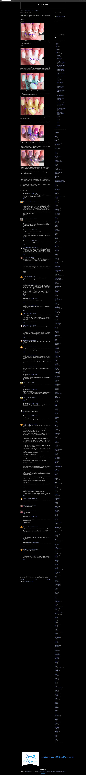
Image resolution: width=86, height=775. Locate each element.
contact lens (57, 253)
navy (55, 519)
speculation (57, 658)
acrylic (56, 133)
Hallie (24, 382)
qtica (55, 596)
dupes (56, 292)
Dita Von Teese (57, 286)
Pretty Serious (57, 585)
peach (56, 563)
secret (56, 633)
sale (55, 622)
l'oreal (56, 424)
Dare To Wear (57, 267)
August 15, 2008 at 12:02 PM (33, 305)
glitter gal (56, 353)
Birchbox (56, 176)
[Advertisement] (43, 748)
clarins (56, 239)
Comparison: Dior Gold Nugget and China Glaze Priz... (60, 98)
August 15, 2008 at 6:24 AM (29, 257)
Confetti (56, 251)
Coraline (56, 258)
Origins (56, 549)
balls (55, 155)
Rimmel (56, 618)
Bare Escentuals (57, 156)
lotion (56, 455)
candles (56, 217)
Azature (56, 152)
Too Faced (56, 699)
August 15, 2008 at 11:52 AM (33, 298)
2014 (57, 43)
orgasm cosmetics (58, 548)
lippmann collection (58, 449)
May (58, 119)
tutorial (56, 708)
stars (55, 665)
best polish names (58, 169)
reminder (56, 610)
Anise (56, 140)
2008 (57, 52)
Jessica (56, 404)
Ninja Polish (57, 528)
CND (55, 242)
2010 (57, 49)
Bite (55, 177)
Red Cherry (57, 608)
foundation (56, 332)
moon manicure (57, 498)
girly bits (56, 347)
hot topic (56, 388)
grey (55, 363)
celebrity (56, 221)
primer (56, 588)
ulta (55, 711)
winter (56, 734)
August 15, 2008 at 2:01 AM (33, 193)
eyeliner (56, 311)
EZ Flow (56, 314)
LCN (55, 437)
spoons (56, 662)
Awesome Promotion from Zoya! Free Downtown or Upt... (61, 77)
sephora (56, 634)
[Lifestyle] (43, 774)
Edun (55, 298)
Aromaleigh (57, 144)
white (55, 732)
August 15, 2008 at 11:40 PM (33, 403)
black (56, 178)
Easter (56, 296)
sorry (55, 651)
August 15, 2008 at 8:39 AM (30, 276)
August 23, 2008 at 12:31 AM (31, 510)
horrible (56, 385)
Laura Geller (57, 430)
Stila (55, 669)
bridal (56, 197)
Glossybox (56, 355)
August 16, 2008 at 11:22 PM (33, 424)
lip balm (56, 441)
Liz (23, 257)
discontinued (57, 283)
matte (56, 475)
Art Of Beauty (57, 147)
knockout (56, 417)
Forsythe (56, 331)
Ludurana (56, 461)
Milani (56, 487)
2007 (57, 127)
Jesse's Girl (57, 402)
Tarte (55, 682)
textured (56, 690)
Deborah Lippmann (58, 270)
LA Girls (56, 428)
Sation (56, 626)
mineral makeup (57, 489)
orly (55, 552)
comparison (57, 249)
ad (55, 135)
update (56, 714)
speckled (56, 657)
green (56, 361)
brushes (56, 206)
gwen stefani (57, 365)
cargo (56, 218)
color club (56, 245)
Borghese (56, 190)
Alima (56, 136)
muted (56, 502)
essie (56, 303)
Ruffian (56, 620)
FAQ (32, 10)
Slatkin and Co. (57, 645)
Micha (24, 201)
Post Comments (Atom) (29, 581)
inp (55, 396)
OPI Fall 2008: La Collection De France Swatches (61, 93)
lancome (56, 429)
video (56, 723)
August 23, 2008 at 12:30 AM (31, 505)
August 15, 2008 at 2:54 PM (31, 346)
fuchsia (56, 341)
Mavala (56, 478)
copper (56, 255)
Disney (56, 284)
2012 (57, 46)
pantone (56, 559)
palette (56, 557)
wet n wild (56, 731)
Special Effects (57, 654)
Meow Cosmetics (58, 483)
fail (55, 315)
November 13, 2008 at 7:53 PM (33, 542)
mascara (56, 471)
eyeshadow (57, 312)
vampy (56, 718)
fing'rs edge (57, 324)
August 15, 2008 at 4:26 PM (33, 374)
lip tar (56, 446)
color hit (56, 246)
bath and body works (58, 161)
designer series (57, 278)
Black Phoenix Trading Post (59, 181)
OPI (55, 545)
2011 (57, 47)
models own (57, 495)
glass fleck (56, 351)
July (58, 116)
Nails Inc (56, 515)
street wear (56, 670)
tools (55, 700)
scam (56, 629)
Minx (55, 490)
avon (55, 149)
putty (55, 594)
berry (55, 168)
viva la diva (57, 727)
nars (55, 516)
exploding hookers (58, 308)
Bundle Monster (57, 208)
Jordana (56, 408)
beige (56, 164)
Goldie (56, 359)
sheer (56, 638)
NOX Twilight (57, 534)
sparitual (56, 653)
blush (56, 188)
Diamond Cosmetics (58, 279)
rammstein (56, 600)
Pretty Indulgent (57, 584)
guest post (56, 364)
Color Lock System (58, 247)
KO (55, 418)
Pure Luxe (56, 592)
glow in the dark (57, 356)
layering (56, 434)
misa (55, 491)
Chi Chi (56, 229)
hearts (56, 377)
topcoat (56, 702)
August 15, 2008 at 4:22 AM (32, 218)
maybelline (56, 481)
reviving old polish (58, 614)
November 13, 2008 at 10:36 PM (33, 549)
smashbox (56, 646)
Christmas (56, 231)
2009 (57, 50)
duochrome (56, 291)
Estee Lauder (57, 304)
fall (55, 319)
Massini (56, 474)
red (55, 605)
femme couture (57, 323)
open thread (57, 544)
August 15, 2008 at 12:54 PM (33, 331)
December (59, 53)
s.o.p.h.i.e (56, 621)
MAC (55, 462)
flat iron (56, 328)
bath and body (57, 160)
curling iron (56, 263)
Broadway (56, 200)
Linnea (24, 340)
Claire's (56, 238)
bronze (56, 201)
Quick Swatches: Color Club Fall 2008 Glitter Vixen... (61, 73)
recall (56, 604)
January (58, 125)
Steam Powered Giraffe (59, 667)
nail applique (57, 506)
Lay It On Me (57, 433)
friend (56, 339)
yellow (56, 739)
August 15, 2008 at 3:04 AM (30, 201)
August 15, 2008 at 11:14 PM (31, 397)
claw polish (56, 241)
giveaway (56, 348)
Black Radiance (57, 182)
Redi (55, 609)
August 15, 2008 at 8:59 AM (33, 284)
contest (56, 254)
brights (56, 198)
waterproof (56, 730)
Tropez (56, 706)
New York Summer (58, 522)
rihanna (56, 617)
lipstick (56, 450)
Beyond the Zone (57, 172)
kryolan (56, 422)
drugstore (56, 290)
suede (56, 674)
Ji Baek (56, 406)
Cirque (56, 237)
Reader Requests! (24, 14)
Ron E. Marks (25, 247)
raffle (55, 598)
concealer (56, 250)
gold (55, 357)
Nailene (56, 512)
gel (55, 345)
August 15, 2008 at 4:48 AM (33, 229)
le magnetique (57, 438)
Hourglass (56, 389)
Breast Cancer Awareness (59, 196)
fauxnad (56, 320)
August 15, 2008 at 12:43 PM (31, 325)
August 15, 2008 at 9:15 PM (30, 382)
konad (56, 420)
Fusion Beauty (57, 343)
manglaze (56, 469)
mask (56, 473)
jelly (55, 401)
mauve (56, 477)
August (58, 59)
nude (55, 536)
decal (56, 271)
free (55, 336)
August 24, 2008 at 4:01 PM (33, 526)
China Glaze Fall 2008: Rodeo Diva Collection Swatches (61, 105)
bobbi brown (57, 189)
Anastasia (56, 139)
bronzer (56, 202)
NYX (55, 539)
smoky (56, 647)
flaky (55, 327)
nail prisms (56, 511)
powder (56, 580)
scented (56, 630)
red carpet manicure (58, 606)
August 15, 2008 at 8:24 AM (33, 264)
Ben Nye (56, 165)
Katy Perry (56, 413)
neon (55, 520)
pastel (56, 561)
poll (55, 577)
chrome (56, 233)
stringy (56, 671)
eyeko (56, 310)
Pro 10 (56, 589)
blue (55, 185)
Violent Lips (57, 726)
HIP (55, 381)
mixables (56, 494)
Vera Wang (56, 720)
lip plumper (56, 445)
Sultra (56, 677)
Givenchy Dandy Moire (60, 61)
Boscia (56, 192)
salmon (56, 625)
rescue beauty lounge (58, 612)
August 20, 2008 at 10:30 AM (33, 498)
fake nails (56, 318)
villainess (56, 724)
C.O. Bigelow (57, 213)
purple (56, 593)
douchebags (57, 288)
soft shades (57, 650)
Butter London (57, 210)
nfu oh (56, 523)
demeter (56, 274)
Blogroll (36, 10)
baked (56, 153)
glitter (56, 352)
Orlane (56, 551)
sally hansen (57, 624)
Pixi (55, 576)
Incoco (56, 392)
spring (56, 663)
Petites (56, 567)
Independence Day (58, 393)
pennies (56, 565)
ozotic (56, 556)
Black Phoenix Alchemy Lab (59, 180)
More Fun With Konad (60, 95)
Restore (56, 613)
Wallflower (56, 728)
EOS (55, 300)
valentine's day (57, 716)
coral (55, 257)
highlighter (56, 380)
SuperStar (56, 679)
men (55, 482)
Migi (55, 486)
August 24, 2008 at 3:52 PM (33, 516)
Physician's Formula (58, 569)
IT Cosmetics (57, 400)
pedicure (56, 564)
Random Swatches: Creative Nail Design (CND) (60, 113)
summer (56, 678)
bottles (56, 193)
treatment (56, 703)
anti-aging (56, 141)
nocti (55, 531)
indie (55, 394)
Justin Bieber (57, 410)
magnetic (56, 465)
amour (56, 137)
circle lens (56, 235)
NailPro (56, 514)
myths (56, 503)
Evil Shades (57, 307)
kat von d (56, 412)
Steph (24, 505)
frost (55, 340)
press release (57, 581)
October (58, 56)
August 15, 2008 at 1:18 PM (31, 340)
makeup (56, 467)
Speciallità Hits (57, 655)
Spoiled (56, 659)
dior (55, 282)
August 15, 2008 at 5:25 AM (33, 240)
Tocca (56, 694)
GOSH (56, 360)
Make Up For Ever (58, 466)
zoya (55, 740)
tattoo (56, 683)
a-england (56, 132)
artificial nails (57, 148)
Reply (24, 198)
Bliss (55, 184)
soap (55, 649)
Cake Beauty (57, 214)
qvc (55, 597)
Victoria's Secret (57, 722)
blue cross (56, 186)
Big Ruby (56, 173)
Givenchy (56, 349)
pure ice (56, 590)
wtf (55, 736)
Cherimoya (56, 226)
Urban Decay (57, 715)
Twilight (56, 710)
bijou (55, 174)
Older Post (48, 579)
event (56, 306)
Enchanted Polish (58, 299)
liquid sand (56, 453)
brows (56, 205)
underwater (56, 712)
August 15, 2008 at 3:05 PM (33, 355)
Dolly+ (56, 287)
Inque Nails (57, 397)
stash (56, 666)
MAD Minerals (57, 463)
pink (55, 573)
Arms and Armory (58, 143)
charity (56, 225)
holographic (57, 384)
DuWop (56, 295)
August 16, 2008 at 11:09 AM (33, 415)
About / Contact (27, 10)
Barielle (56, 157)
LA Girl (56, 426)
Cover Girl (56, 259)
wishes (56, 735)
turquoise (56, 707)
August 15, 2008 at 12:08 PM (31, 313)
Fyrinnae (56, 344)
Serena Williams (57, 637)
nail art (56, 507)
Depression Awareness (58, 275)
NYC (55, 538)
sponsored (56, 661)
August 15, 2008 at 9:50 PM (33, 389)
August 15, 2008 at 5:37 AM (33, 247)
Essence (56, 302)
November (59, 55)
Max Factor (57, 479)
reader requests (57, 601)
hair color (56, 368)
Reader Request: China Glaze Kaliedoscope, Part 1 (60, 102)
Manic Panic (57, 470)
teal (55, 686)
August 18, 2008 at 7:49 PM (33, 490)
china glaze (57, 230)
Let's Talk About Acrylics (61, 65)
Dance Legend (57, 266)
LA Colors (56, 425)
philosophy (56, 568)
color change (57, 243)
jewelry (56, 405)
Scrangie (43, 4)
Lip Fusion (56, 442)
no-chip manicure (57, 530)
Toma (56, 698)
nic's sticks (57, 524)
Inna (24, 276)
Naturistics (56, 518)
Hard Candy (57, 376)
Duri (55, 294)
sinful (56, 641)
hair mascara (57, 371)
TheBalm (56, 691)
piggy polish (57, 572)
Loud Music (57, 457)
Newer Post (22, 579)
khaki (56, 414)
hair (55, 367)
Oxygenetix (57, 555)
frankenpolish (57, 335)
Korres (56, 421)
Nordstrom (56, 532)
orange (56, 547)
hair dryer (56, 369)
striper (56, 673)
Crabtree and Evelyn (58, 261)
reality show (57, 602)
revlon (56, 616)
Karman (24, 346)
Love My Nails (57, 458)
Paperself (56, 560)
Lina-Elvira (25, 218)
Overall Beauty (57, 553)
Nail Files (56, 510)
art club (56, 145)
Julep (56, 409)
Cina (55, 234)
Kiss (55, 416)
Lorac (56, 454)
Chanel (56, 222)
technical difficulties (58, 687)
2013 (57, 44)
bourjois (56, 194)
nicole (56, 526)
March (58, 122)
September (59, 58)
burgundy (56, 209)
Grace (24, 313)
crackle (56, 262)
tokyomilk (56, 695)
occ (55, 543)
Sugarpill (56, 675)
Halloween (56, 373)
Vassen (56, 719)
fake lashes (57, 316)
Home (22, 10)
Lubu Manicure (57, 459)
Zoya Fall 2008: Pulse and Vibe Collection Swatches (61, 109)
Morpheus (56, 499)
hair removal (57, 372)
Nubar (56, 535)
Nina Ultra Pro (57, 527)
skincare (56, 642)
